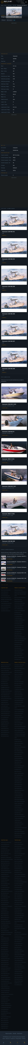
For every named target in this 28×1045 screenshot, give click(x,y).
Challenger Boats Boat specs (6, 672)
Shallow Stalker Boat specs (20, 954)
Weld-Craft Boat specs (19, 980)
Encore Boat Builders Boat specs (21, 881)
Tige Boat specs (18, 820)
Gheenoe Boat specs (18, 898)
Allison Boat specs (18, 849)
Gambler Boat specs (18, 893)
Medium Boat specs (4, 662)
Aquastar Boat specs (18, 855)
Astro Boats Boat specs (5, 849)
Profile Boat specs (18, 769)
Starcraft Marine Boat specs (20, 801)
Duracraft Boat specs (18, 879)
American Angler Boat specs (20, 853)
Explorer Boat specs (18, 885)
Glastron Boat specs (18, 724)
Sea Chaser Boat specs (5, 958)
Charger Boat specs (4, 874)
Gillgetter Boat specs (18, 900)
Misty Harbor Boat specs (5, 921)
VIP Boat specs (4, 1014)
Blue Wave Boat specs (19, 868)
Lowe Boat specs (4, 908)
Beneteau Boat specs (18, 601)
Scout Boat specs (4, 726)
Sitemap (23, 1038)
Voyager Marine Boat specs (6, 1016)
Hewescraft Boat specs (19, 730)
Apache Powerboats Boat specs (20, 591)
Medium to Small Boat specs (20, 662)
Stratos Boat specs (4, 984)
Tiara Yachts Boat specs (19, 653)
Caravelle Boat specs (18, 696)
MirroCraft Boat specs (19, 924)
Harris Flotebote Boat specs (20, 728)
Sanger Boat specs (4, 952)
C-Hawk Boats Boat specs (19, 689)
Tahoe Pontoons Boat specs (20, 816)
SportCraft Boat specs (5, 732)
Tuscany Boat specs (5, 1009)
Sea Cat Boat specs (4, 956)
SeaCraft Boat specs (18, 788)
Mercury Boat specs (4, 919)
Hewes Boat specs (4, 898)
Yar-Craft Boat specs (18, 984)
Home (2, 5)
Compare (10, 20)
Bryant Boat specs (18, 685)
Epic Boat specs (18, 720)
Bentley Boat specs (4, 855)
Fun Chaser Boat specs (5, 887)
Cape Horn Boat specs (19, 694)
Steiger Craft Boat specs (19, 803)
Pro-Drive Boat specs (18, 943)
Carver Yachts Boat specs (19, 604)
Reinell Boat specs (4, 949)
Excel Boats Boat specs (19, 883)
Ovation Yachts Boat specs (19, 640)
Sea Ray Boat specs (4, 608)
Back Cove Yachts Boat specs (20, 597)
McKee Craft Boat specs (19, 752)
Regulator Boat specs (5, 722)
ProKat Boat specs (4, 719)
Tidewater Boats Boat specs (6, 1005)
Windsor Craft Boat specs (19, 657)
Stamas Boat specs (4, 734)
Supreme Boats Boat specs (20, 967)
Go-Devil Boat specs (18, 904)
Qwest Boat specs (18, 947)
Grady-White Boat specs (5, 696)
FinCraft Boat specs (18, 887)
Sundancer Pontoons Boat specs (7, 994)
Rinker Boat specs (18, 648)
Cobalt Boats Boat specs (5, 674)
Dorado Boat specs (4, 683)
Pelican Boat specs (18, 935)
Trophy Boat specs (18, 825)
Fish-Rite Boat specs (18, 889)
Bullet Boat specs (18, 870)
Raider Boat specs (18, 771)
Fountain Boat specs (18, 618)
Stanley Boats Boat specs (19, 799)
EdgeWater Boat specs (5, 687)
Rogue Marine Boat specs (19, 950)
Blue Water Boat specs (5, 864)
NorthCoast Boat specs (19, 758)
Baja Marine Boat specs (5, 666)
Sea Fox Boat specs (18, 782)
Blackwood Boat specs (5, 861)
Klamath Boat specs (18, 911)
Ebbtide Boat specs (18, 715)
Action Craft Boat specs (19, 844)
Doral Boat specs (18, 612)
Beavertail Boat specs (19, 863)
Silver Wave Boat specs (5, 973)
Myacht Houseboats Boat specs (20, 638)
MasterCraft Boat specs (5, 707)
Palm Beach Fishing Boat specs (7, 932)
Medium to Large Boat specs (20, 587)
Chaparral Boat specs (18, 606)
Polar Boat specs (18, 763)
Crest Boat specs (4, 878)
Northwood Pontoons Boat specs (21, 934)
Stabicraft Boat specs (19, 797)
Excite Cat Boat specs (19, 614)
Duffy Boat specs (4, 881)
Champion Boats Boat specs (6, 872)
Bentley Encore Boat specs (6, 857)
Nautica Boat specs (18, 754)
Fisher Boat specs (4, 885)
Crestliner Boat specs (5, 879)
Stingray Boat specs (18, 805)
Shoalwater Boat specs (19, 956)
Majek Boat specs (18, 919)
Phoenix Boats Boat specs (19, 937)
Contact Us (13, 1038)
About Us (8, 1038)
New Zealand (19, 1033)
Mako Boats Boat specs (19, 743)
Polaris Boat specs (18, 941)
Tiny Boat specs (18, 840)
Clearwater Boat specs (5, 876)
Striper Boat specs (18, 807)
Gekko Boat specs (4, 894)
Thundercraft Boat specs (5, 1003)
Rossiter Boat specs (5, 951)
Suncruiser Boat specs (5, 990)
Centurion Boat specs (5, 670)
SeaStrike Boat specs (5, 964)
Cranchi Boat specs (4, 591)
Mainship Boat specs (18, 633)
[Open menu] (26, 2)
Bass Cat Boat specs (18, 859)
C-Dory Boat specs (18, 687)
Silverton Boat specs (18, 651)
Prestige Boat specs (18, 642)
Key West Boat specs (18, 741)
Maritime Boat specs (5, 913)
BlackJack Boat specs (19, 866)
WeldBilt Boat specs (18, 982)
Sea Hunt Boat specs (18, 784)
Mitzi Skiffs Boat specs (19, 926)
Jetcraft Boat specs (4, 700)
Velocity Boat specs (18, 829)
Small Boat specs (4, 840)
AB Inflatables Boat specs (19, 664)
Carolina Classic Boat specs (20, 603)
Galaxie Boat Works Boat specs (6, 891)
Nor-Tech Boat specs (5, 601)
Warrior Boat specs (4, 1018)
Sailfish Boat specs (4, 724)
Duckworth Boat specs (19, 713)
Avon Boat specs (18, 857)
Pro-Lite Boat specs (4, 943)
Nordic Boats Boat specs (5, 711)
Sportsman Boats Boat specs (6, 982)
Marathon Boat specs (5, 911)
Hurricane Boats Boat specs (20, 732)
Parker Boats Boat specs (5, 715)
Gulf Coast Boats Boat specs (6, 698)
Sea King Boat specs (5, 960)
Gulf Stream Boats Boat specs (20, 726)
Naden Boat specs (18, 932)
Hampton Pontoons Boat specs (20, 906)
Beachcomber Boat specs (6, 853)
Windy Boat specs (18, 659)
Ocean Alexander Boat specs (6, 603)
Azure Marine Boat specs (19, 681)
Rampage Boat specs (18, 644)
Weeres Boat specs (4, 1020)
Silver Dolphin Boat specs (19, 958)
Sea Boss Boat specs (5, 954)
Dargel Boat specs (18, 878)
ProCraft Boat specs (5, 945)
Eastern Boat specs (4, 685)
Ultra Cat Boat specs (18, 973)
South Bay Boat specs (5, 981)
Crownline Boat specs (5, 679)
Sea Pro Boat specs (18, 786)
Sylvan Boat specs (4, 1001)
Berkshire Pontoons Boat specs (7, 859)
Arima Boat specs (4, 848)
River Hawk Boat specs (19, 775)
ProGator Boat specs (18, 945)
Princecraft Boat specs (19, 767)
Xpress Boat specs (4, 1024)
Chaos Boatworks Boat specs (20, 876)
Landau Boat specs (4, 904)
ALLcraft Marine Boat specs (20, 848)
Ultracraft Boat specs (18, 975)
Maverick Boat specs (5, 915)
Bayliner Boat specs (18, 599)
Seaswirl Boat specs (5, 728)
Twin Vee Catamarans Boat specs (21, 827)
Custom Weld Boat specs (19, 709)
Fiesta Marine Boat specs (5, 692)
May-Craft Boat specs (18, 750)
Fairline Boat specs (4, 593)
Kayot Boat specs (18, 739)
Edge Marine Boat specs (19, 717)
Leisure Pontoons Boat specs (6, 906)
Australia (14, 1033)
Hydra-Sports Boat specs (19, 625)
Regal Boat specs (18, 646)
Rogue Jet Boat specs (19, 778)
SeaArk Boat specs (18, 952)
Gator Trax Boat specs (19, 894)
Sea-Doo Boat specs (5, 962)
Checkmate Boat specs (19, 700)
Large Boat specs (4, 587)
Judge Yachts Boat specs (19, 627)
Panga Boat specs (18, 760)
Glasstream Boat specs (19, 722)
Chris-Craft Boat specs (19, 608)
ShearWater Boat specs (5, 969)
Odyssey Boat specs (5, 930)
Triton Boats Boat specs (19, 823)
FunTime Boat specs (18, 623)
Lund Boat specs (4, 909)
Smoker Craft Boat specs (5, 979)
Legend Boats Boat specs (19, 915)
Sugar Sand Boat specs (5, 986)
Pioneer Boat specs (4, 941)
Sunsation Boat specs (19, 810)
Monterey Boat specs (5, 709)
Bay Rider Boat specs (5, 851)
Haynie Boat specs (18, 908)
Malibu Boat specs (18, 745)
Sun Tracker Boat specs (19, 808)
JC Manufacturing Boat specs (20, 734)
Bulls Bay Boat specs (18, 872)
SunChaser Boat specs (5, 988)
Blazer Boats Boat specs (5, 863)
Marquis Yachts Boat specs (6, 597)
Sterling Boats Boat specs (19, 965)
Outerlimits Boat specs (5, 713)
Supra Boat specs (18, 812)
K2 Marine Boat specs (18, 909)
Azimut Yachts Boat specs (6, 590)
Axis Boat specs (17, 679)
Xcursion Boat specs (5, 1022)
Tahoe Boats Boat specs (19, 814)
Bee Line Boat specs (18, 864)
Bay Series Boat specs (19, 861)
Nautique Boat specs (18, 756)
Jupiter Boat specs (4, 702)
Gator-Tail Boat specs (18, 896)
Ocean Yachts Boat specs (5, 605)
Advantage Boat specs (19, 666)
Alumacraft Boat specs (5, 844)
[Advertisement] (14, 38)
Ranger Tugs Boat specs (19, 773)
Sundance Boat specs (5, 992)
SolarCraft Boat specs (19, 960)
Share (4, 20)
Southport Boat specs (19, 793)
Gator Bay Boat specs (5, 893)
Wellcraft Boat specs (18, 655)
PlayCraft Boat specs (18, 762)
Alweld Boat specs (18, 851)
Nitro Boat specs (4, 928)
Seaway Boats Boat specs (19, 790)
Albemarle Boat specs (19, 590)
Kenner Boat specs (4, 900)
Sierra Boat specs (4, 971)
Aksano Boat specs (18, 846)
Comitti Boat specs (18, 704)
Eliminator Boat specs (5, 689)
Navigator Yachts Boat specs (6, 599)
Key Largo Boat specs (5, 902)
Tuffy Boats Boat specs (19, 971)
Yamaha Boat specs (4, 1026)
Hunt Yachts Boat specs (5, 595)
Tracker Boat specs (18, 969)
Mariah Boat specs (18, 748)
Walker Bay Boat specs (19, 977)
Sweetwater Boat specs (5, 999)
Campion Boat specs (18, 692)
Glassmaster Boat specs (19, 902)
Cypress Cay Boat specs (19, 711)
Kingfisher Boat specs (5, 704)
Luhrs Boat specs (18, 631)
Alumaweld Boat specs (5, 846)
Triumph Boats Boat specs (6, 1007)
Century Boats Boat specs (19, 698)
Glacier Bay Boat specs (5, 694)
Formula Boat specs (18, 616)
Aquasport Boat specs (19, 674)
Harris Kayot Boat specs (5, 896)
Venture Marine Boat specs (19, 831)
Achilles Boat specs (18, 842)
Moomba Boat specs (5, 924)
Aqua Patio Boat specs (19, 672)
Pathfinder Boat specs (5, 939)
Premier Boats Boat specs (19, 765)
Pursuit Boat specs (4, 721)
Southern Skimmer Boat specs (20, 962)
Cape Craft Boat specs (5, 868)
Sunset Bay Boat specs (5, 996)
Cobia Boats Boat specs (19, 702)
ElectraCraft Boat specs (5, 883)
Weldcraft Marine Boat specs (20, 833)
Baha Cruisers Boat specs (6, 664)
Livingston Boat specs (19, 917)
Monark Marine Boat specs (6, 923)
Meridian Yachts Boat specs (20, 636)
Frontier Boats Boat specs (19, 891)
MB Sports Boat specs (5, 917)
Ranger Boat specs (4, 947)
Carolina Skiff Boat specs (5, 870)
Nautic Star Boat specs (5, 926)
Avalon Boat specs (18, 677)
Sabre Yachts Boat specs (19, 649)
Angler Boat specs (18, 670)
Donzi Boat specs (4, 681)
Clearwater (9, 5)
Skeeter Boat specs (4, 975)
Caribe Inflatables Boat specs (20, 874)
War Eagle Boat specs (18, 979)
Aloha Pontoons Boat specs (6, 842)
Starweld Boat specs (18, 964)
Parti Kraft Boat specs (5, 937)
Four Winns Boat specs (19, 621)
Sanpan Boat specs (18, 780)
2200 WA (14, 5)
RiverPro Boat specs (18, 949)
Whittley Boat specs (18, 835)
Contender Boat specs (5, 677)
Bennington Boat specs (19, 683)
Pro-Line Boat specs (5, 717)
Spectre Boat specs (4, 730)
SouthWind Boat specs (19, 795)
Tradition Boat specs (18, 822)
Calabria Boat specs (4, 866)
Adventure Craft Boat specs (20, 668)
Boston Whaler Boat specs (6, 668)
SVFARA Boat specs (4, 997)
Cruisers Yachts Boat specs (20, 610)
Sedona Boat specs (4, 966)
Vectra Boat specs (4, 1011)
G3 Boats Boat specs (5, 889)
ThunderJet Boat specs (19, 818)
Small (5, 5)
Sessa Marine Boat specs (5, 610)
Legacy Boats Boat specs (19, 629)
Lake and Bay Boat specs (19, 913)
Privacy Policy (18, 1038)
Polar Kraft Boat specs (19, 939)
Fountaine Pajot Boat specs (20, 619)
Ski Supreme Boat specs (5, 977)
